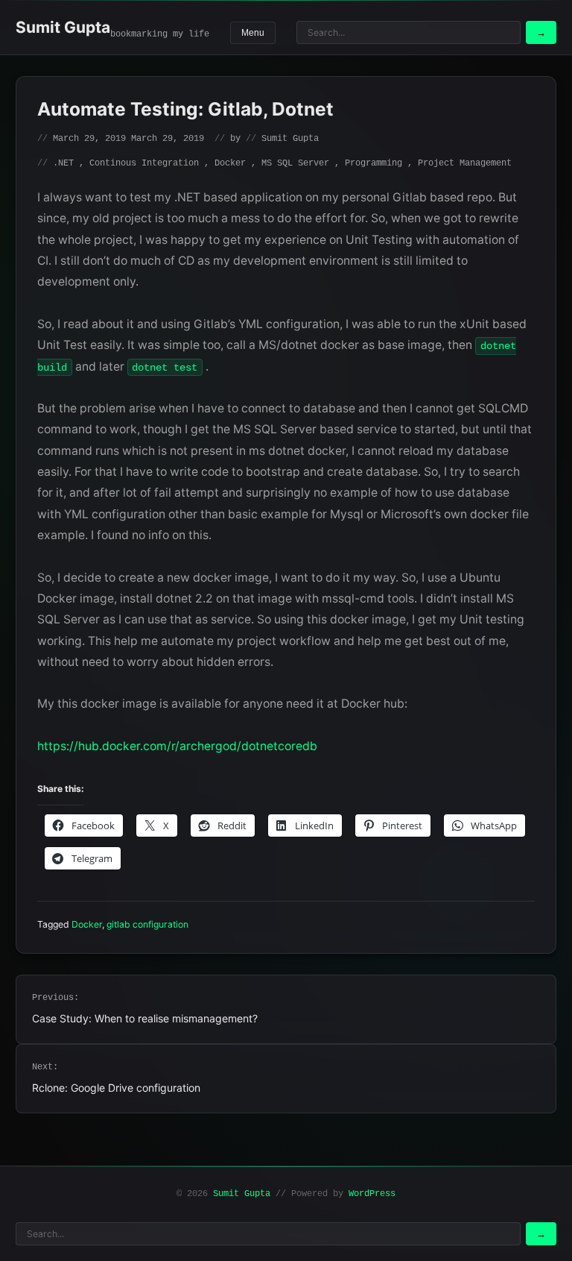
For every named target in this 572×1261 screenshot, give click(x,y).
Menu (252, 33)
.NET (63, 163)
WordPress (372, 1194)
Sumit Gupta (63, 27)
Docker (230, 163)
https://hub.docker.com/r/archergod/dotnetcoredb (177, 746)
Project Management (465, 163)
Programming (373, 163)
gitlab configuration (147, 924)
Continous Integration (144, 163)
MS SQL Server (295, 163)
